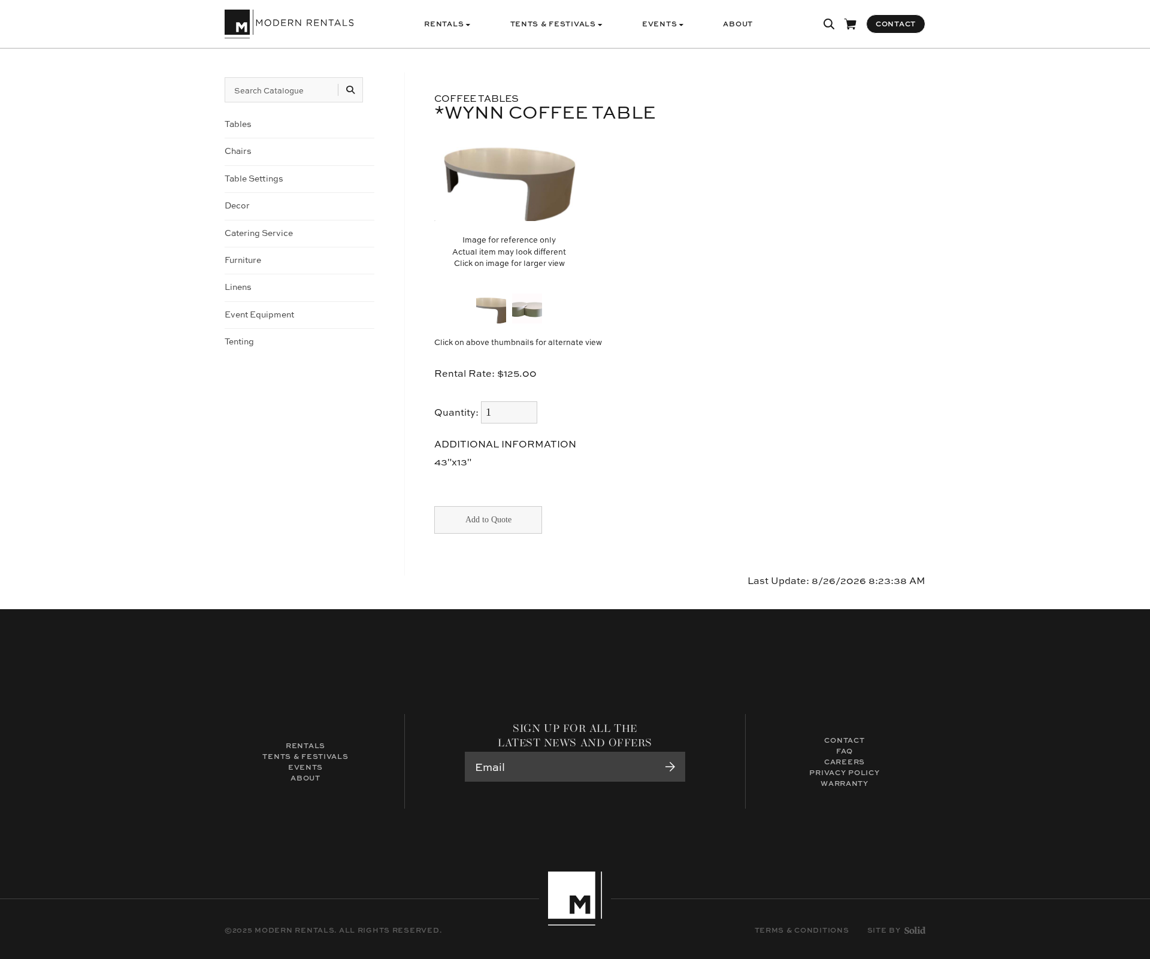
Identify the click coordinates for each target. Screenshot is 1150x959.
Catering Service (259, 232)
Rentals (305, 745)
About (305, 778)
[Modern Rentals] (289, 24)
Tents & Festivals (305, 756)
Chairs (238, 150)
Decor (237, 205)
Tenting (239, 341)
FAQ (844, 751)
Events (305, 767)
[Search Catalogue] (350, 90)
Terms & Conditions (802, 930)
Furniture (243, 259)
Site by (884, 930)
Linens (238, 286)
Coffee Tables (476, 98)
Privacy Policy (844, 772)
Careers (844, 762)
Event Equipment (259, 314)
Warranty (844, 783)
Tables (238, 123)
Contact (844, 740)
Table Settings (254, 178)
